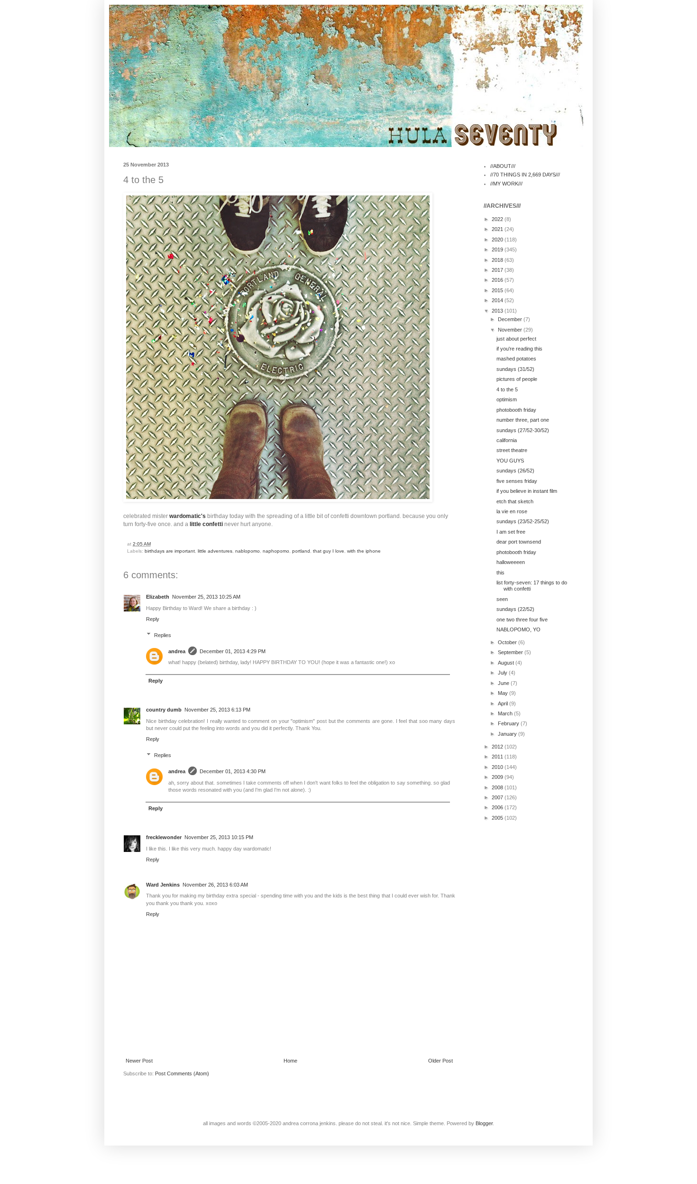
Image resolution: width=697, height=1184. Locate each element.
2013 (498, 311)
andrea (176, 651)
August (506, 663)
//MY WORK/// (506, 183)
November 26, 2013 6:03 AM (215, 885)
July (503, 672)
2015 (498, 290)
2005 (498, 818)
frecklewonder (164, 837)
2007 (498, 797)
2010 (498, 767)
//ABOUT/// (502, 166)
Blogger (484, 1123)
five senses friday (516, 481)
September (511, 652)
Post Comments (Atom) (182, 1073)
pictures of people (516, 379)
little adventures (215, 551)
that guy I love (328, 551)
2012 (498, 746)
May (503, 693)
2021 (498, 229)
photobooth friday (516, 410)
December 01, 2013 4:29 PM (233, 651)
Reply (152, 619)
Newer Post (139, 1061)
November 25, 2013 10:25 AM (206, 597)
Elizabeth (157, 597)
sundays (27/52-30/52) (522, 430)
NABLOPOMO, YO (518, 629)
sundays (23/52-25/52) (522, 521)
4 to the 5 (507, 389)
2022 (498, 219)
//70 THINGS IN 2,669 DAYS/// (525, 174)
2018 (498, 260)
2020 (498, 239)
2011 (498, 756)
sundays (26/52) (515, 470)
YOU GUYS (510, 460)
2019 (498, 249)
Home (290, 1061)
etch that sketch (514, 501)
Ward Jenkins (163, 885)
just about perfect (516, 339)
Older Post (440, 1061)
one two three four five (522, 619)
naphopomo (276, 551)
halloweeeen (510, 562)
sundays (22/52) (515, 609)
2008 (498, 787)
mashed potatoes (516, 358)
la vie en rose (511, 511)
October (508, 642)
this (500, 572)
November (510, 330)
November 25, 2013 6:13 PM (217, 709)
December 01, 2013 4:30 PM (233, 771)
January (508, 734)
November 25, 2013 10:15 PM (218, 837)
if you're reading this (519, 349)
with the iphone (364, 551)
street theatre (511, 450)
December (510, 319)
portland (301, 551)
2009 (498, 777)
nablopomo (247, 551)
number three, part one (522, 420)
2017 (498, 270)
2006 (498, 807)
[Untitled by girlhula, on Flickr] (277, 500)
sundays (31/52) (515, 369)
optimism (506, 399)
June (504, 683)
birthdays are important (170, 551)
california (506, 440)
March (506, 713)
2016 (498, 280)
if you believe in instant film (526, 491)
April (503, 703)
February (509, 723)
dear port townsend (518, 542)
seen (502, 599)
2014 (498, 300)
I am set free (510, 532)
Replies (162, 635)
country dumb (164, 709)
